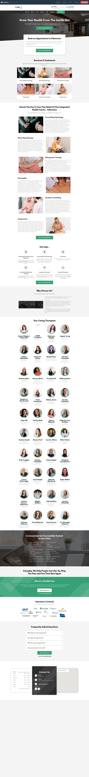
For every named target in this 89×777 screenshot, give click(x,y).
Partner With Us (76, 2)
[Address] (52, 7)
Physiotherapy (58, 2)
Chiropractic (65, 2)
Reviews (42, 12)
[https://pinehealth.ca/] (36, 684)
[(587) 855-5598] (67, 7)
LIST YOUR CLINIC (84, 2)
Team (37, 12)
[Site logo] (5, 2)
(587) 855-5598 (71, 6)
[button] (44, 633)
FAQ (47, 12)
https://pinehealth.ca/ (43, 684)
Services (27, 12)
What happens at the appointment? (37, 633)
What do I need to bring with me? (36, 643)
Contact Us (52, 12)
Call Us (39, 675)
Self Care (70, 2)
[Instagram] (39, 689)
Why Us (32, 12)
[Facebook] (36, 689)
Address (55, 6)
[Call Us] (36, 675)
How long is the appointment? (35, 638)
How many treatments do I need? (36, 648)
